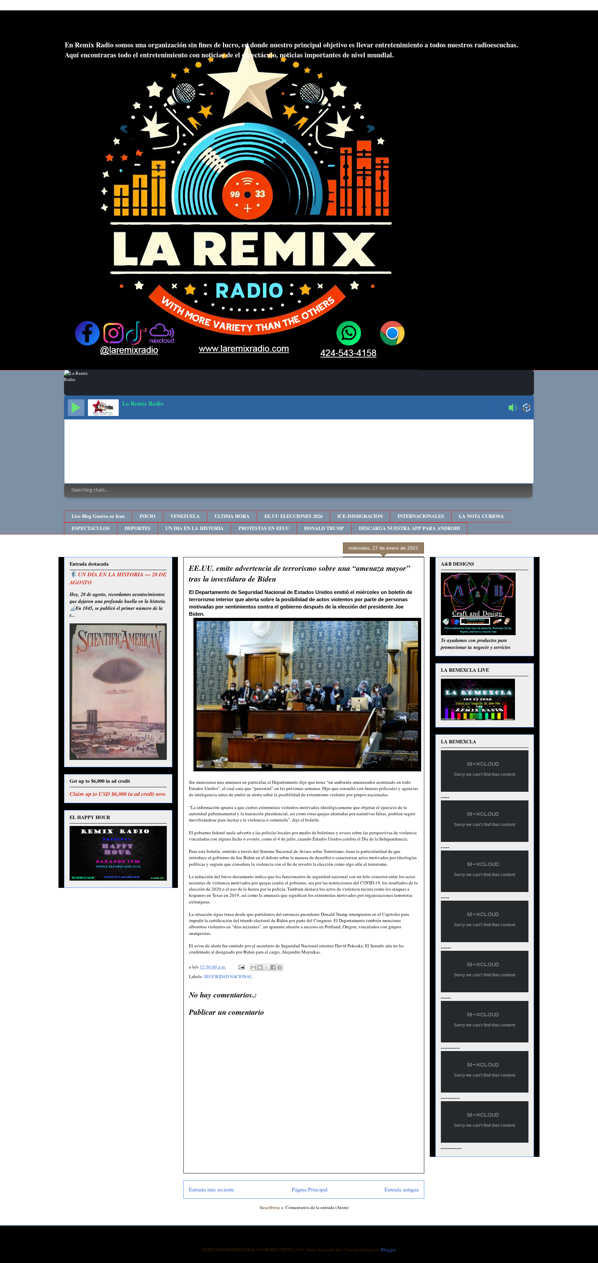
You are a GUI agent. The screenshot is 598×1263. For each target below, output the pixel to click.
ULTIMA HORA (232, 516)
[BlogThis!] (259, 967)
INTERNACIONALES (421, 516)
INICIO (147, 516)
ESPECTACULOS (91, 528)
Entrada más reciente (211, 1189)
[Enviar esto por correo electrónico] (253, 967)
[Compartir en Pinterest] (279, 967)
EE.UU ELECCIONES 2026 (293, 516)
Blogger (388, 1249)
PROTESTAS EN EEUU (263, 528)
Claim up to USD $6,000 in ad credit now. (118, 794)
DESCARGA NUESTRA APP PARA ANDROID (409, 528)
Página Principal (309, 1189)
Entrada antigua (401, 1189)
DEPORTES (138, 528)
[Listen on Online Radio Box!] (526, 408)
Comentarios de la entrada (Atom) (317, 1207)
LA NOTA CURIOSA (481, 516)
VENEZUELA (185, 516)
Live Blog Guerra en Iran (98, 516)
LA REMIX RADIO (121, 27)
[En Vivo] (76, 407)
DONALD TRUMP (324, 528)
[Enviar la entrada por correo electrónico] (241, 967)
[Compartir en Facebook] (273, 967)
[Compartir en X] (266, 967)
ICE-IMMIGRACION (360, 516)
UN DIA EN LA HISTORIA (194, 528)
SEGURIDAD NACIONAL (228, 976)
